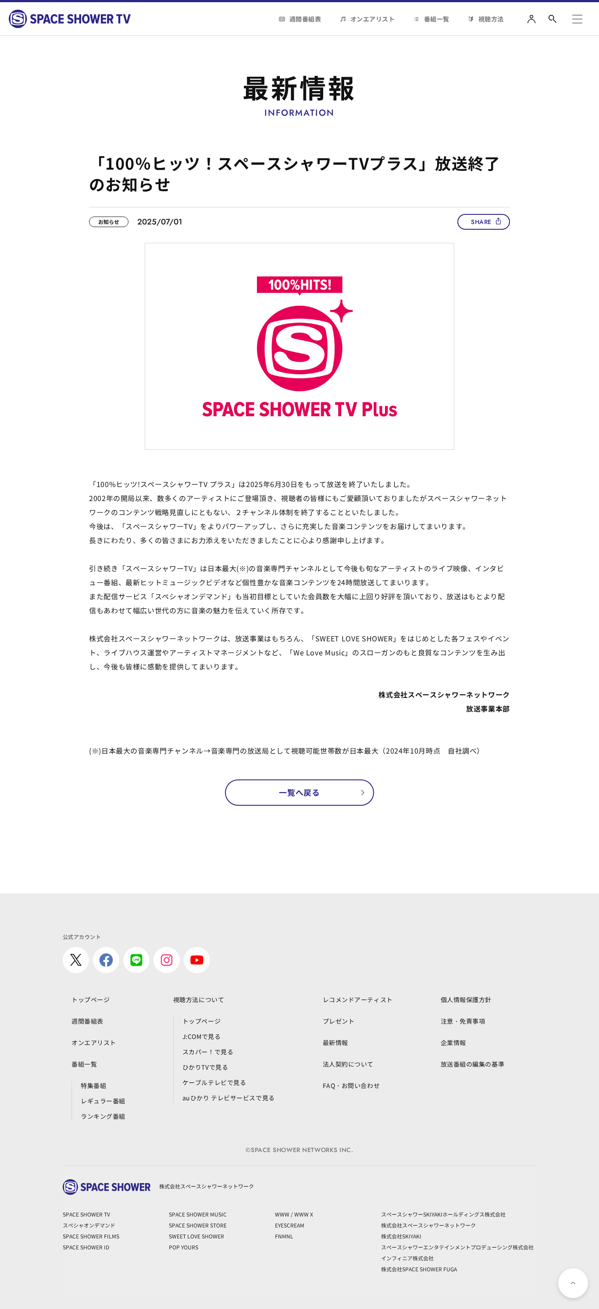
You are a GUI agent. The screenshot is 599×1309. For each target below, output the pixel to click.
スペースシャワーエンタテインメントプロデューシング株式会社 (457, 1247)
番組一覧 (436, 18)
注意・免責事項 (463, 1021)
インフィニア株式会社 (407, 1258)
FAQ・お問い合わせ (351, 1085)
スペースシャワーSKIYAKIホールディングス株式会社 (443, 1214)
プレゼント (339, 1021)
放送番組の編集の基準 (473, 1064)
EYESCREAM (289, 1225)
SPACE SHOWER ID (86, 1247)
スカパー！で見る (207, 1051)
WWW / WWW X (294, 1214)
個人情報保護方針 (466, 999)
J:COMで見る (201, 1036)
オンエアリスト (372, 18)
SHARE (481, 221)
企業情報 (453, 1042)
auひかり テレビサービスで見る (228, 1097)
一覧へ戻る (299, 792)
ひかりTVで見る (205, 1067)
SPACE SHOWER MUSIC (198, 1214)
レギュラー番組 (103, 1100)
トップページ (90, 999)
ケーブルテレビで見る (214, 1082)
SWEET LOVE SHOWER (196, 1236)
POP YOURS (183, 1247)
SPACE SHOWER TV (86, 1214)
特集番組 (93, 1085)
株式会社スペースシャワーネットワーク (428, 1225)
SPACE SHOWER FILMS (91, 1236)
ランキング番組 (103, 1116)
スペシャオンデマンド (89, 1225)
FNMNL (284, 1236)
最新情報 (335, 1042)
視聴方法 (491, 18)
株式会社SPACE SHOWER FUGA (419, 1269)
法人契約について (348, 1064)
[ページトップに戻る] (573, 1283)
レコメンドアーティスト (358, 999)
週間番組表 (305, 18)
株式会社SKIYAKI (401, 1236)
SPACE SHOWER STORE (198, 1225)
